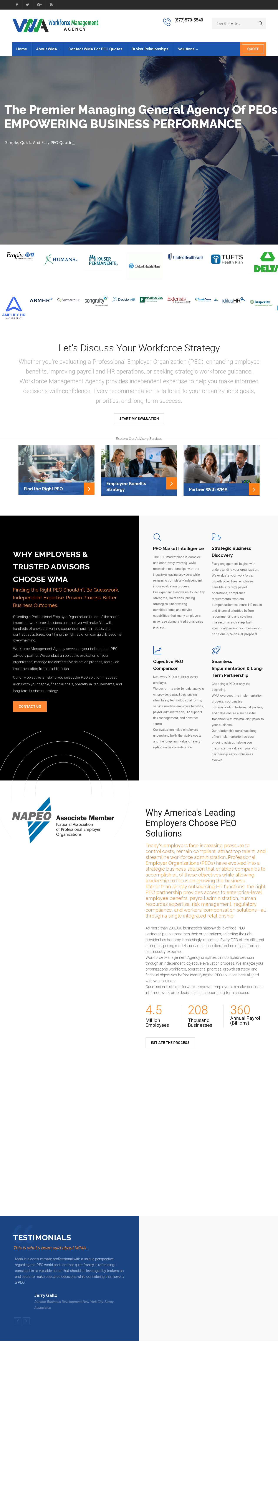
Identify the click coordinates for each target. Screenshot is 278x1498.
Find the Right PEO (43, 488)
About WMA (46, 49)
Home (21, 49)
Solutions (186, 49)
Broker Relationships (150, 49)
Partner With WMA (208, 489)
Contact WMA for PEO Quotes (95, 49)
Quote (253, 49)
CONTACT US (30, 706)
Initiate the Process (170, 1043)
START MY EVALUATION (139, 419)
